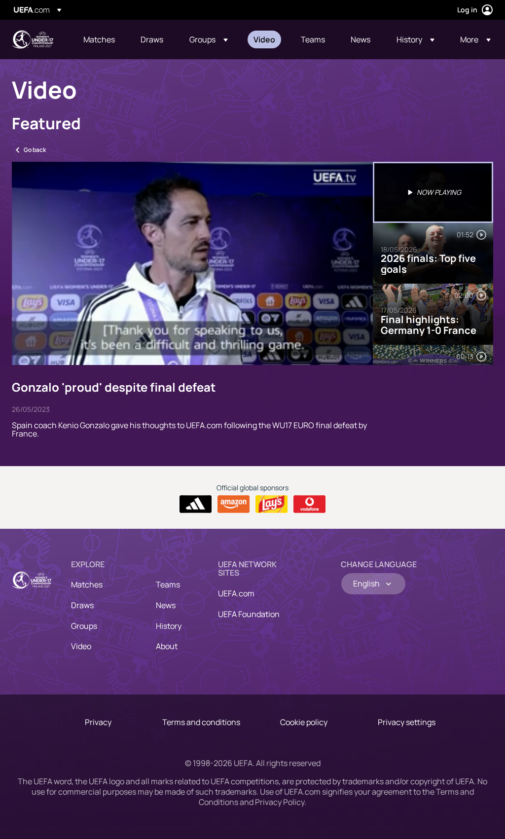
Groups (84, 625)
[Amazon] (233, 504)
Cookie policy (303, 722)
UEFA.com (236, 593)
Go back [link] (35, 150)
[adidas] (196, 504)
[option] (433, 192)
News (166, 605)
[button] (208, 39)
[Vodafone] (309, 504)
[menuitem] (99, 39)
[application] (192, 263)
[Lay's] (271, 504)
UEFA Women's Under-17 (32, 39)
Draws (82, 605)
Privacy (98, 722)
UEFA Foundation (249, 614)
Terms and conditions (201, 722)
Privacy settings (406, 722)
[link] (99, 39)
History (168, 625)
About (167, 646)
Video (81, 646)
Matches (87, 584)
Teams (168, 584)
